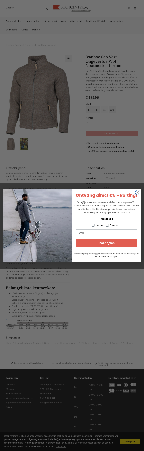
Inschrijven (107, 243)
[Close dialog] (137, 192)
